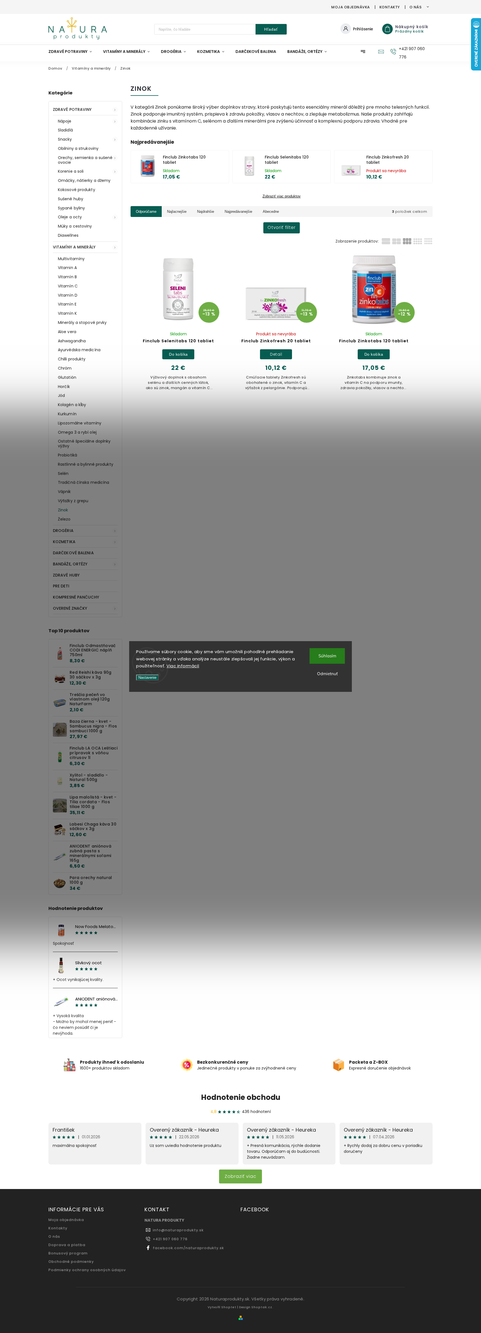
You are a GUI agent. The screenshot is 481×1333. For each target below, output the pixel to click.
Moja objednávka (350, 7)
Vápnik (64, 491)
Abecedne (271, 211)
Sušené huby (70, 199)
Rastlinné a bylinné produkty (85, 464)
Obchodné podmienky (71, 1261)
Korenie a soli (71, 171)
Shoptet (228, 1307)
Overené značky (70, 608)
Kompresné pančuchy (76, 597)
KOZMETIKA (64, 542)
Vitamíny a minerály (74, 247)
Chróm (65, 368)
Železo (64, 519)
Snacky (65, 139)
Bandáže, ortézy (70, 564)
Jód (61, 395)
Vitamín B (67, 277)
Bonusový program (68, 1253)
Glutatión (67, 377)
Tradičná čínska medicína (83, 482)
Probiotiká (67, 455)
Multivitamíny (71, 259)
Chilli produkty (72, 359)
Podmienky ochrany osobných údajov (87, 1270)
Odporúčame (146, 211)
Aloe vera (67, 332)
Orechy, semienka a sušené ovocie (85, 160)
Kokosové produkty (76, 189)
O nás (415, 7)
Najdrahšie (205, 211)
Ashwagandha (72, 341)
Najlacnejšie (176, 211)
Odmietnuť (327, 673)
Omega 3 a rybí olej (77, 432)
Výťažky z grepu (73, 501)
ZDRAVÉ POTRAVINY (72, 109)
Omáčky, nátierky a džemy (84, 180)
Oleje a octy (70, 217)
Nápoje (65, 121)
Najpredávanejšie (238, 211)
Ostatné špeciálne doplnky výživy (84, 443)
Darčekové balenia (73, 553)
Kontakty (389, 7)
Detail (276, 354)
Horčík (64, 386)
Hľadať (271, 29)
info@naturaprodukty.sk (178, 1230)
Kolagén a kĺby (72, 404)
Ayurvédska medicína (79, 350)
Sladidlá (65, 130)
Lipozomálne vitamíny (79, 423)
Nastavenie (147, 677)
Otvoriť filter (282, 227)
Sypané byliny (71, 208)
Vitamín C (68, 286)
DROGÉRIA (63, 530)
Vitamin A (67, 267)
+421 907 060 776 (170, 1239)
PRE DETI (61, 586)
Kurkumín (67, 414)
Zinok (63, 510)
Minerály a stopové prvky (82, 322)
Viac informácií (182, 666)
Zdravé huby (66, 575)
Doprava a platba (66, 1244)
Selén (63, 473)
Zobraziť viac (240, 1176)
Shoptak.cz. (262, 1307)
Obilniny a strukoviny (78, 148)
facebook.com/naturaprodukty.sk (188, 1248)
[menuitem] (72, 51)
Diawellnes (68, 235)
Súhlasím (327, 655)
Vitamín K (67, 313)
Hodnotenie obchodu (240, 1097)
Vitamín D (67, 295)
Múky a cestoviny (75, 226)
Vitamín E (67, 304)
